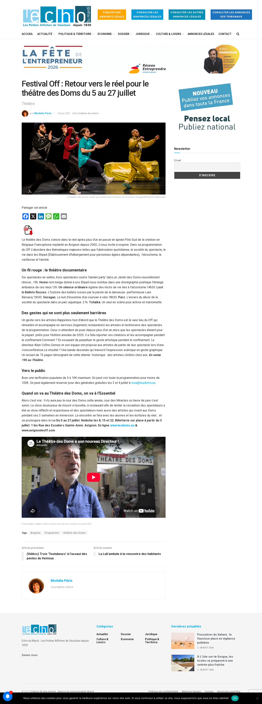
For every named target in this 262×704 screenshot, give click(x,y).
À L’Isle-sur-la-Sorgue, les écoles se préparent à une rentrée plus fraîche (215, 660)
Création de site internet (43, 691)
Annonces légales (201, 33)
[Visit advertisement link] (131, 62)
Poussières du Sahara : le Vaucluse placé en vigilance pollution (216, 638)
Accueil (27, 33)
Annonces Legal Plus (228, 691)
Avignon (35, 533)
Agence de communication (72, 691)
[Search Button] (237, 34)
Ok (235, 698)
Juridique (143, 33)
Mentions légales (191, 691)
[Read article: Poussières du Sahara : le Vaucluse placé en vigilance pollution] (182, 641)
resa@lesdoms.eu (143, 383)
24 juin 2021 (64, 113)
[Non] (257, 698)
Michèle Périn (42, 113)
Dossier (123, 33)
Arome (90, 691)
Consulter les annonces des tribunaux (231, 14)
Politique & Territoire (74, 33)
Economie (105, 33)
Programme (52, 533)
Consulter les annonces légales (147, 14)
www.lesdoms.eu (122, 425)
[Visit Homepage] (57, 15)
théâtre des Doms (74, 533)
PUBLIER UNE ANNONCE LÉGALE (112, 14)
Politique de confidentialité (163, 691)
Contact (225, 33)
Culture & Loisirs (168, 33)
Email (177, 160)
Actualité (44, 33)
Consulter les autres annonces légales (187, 14)
